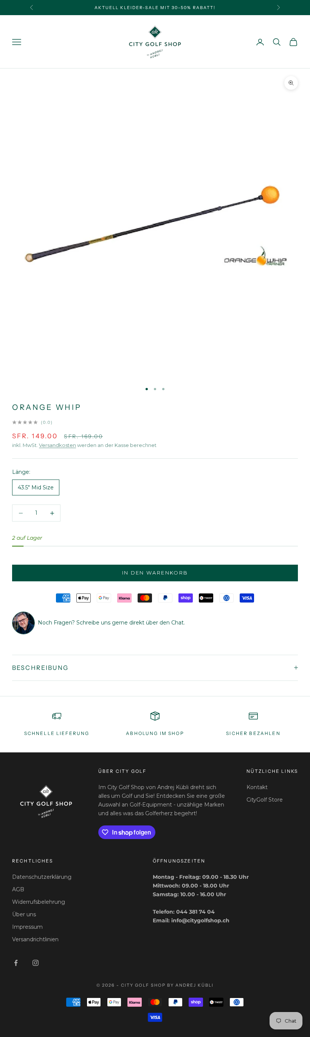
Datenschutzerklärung (41, 877)
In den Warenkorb (155, 573)
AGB (18, 889)
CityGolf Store (264, 799)
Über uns (24, 914)
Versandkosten (57, 445)
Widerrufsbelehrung (38, 901)
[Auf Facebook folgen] (16, 963)
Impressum (27, 926)
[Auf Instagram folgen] (35, 963)
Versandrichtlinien (35, 939)
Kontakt (257, 787)
